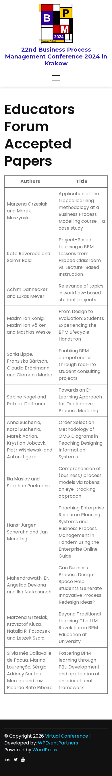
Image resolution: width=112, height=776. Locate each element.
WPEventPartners (58, 743)
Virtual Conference (66, 736)
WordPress (44, 749)
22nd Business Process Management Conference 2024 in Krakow (56, 56)
